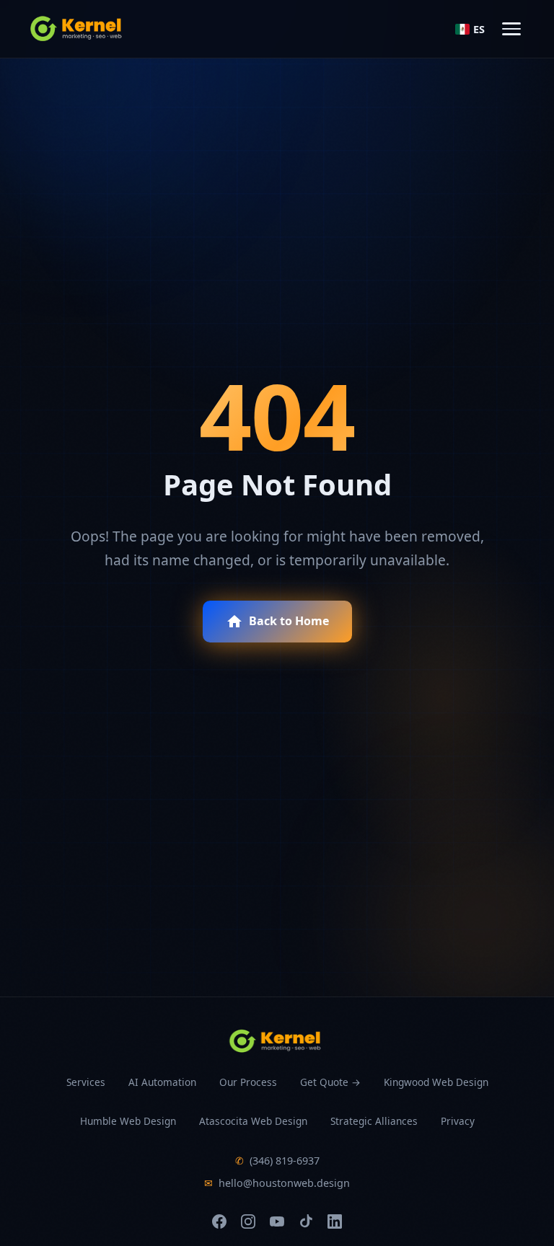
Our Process (248, 1082)
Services (85, 1082)
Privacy (458, 1121)
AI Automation (162, 1082)
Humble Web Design (128, 1121)
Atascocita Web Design (253, 1121)
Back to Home (289, 621)
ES (479, 29)
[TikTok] (306, 1221)
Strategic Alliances (374, 1121)
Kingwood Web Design (436, 1082)
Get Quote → (330, 1082)
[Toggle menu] (511, 29)
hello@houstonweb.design (277, 1183)
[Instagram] (248, 1221)
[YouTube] (277, 1221)
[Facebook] (219, 1221)
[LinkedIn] (334, 1221)
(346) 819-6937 (277, 1160)
